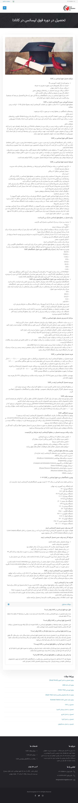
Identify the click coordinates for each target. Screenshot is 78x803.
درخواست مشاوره (6, 1)
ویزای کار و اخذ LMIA (68, 685)
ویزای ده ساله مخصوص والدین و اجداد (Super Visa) (59, 695)
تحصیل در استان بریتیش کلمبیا (65, 710)
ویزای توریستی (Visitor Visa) (66, 690)
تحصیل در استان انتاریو (67, 714)
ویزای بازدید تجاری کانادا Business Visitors (62, 700)
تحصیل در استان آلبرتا (68, 719)
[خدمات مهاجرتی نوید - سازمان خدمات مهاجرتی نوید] (69, 8)
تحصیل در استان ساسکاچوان (66, 724)
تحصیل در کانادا (69, 705)
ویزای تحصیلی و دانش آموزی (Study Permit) (61, 680)
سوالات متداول (66, 604)
